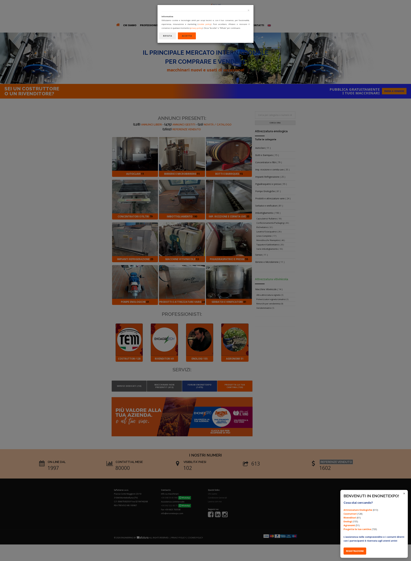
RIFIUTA (167, 36)
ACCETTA (187, 36)
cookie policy (204, 24)
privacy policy (196, 28)
